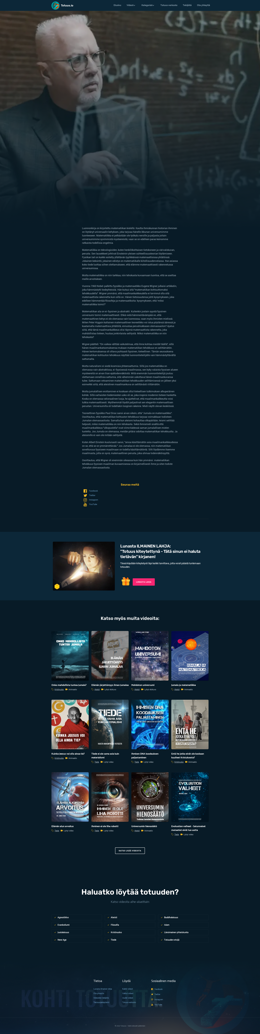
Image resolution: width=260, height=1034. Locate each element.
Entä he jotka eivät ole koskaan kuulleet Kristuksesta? (187, 756)
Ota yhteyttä (203, 5)
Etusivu (117, 5)
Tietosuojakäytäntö (101, 1002)
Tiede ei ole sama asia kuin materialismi (105, 756)
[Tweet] (61, 174)
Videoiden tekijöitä (101, 998)
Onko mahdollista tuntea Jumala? (69, 685)
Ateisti (97, 689)
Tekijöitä (187, 5)
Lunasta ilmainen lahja (102, 989)
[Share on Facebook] (54, 174)
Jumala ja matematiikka (183, 685)
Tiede (57, 131)
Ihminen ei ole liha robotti (104, 826)
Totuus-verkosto (168, 5)
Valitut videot (127, 993)
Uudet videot (127, 998)
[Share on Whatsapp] (67, 174)
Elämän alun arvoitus (62, 826)
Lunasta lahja (143, 582)
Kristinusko (59, 689)
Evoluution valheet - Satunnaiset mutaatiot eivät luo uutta (188, 828)
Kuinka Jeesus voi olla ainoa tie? (68, 754)
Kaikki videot (127, 989)
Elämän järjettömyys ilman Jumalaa (110, 685)
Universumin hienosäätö (144, 826)
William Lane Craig (72, 159)
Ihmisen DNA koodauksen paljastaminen (144, 756)
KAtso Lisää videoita (130, 850)
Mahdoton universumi (142, 685)
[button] (131, 5)
